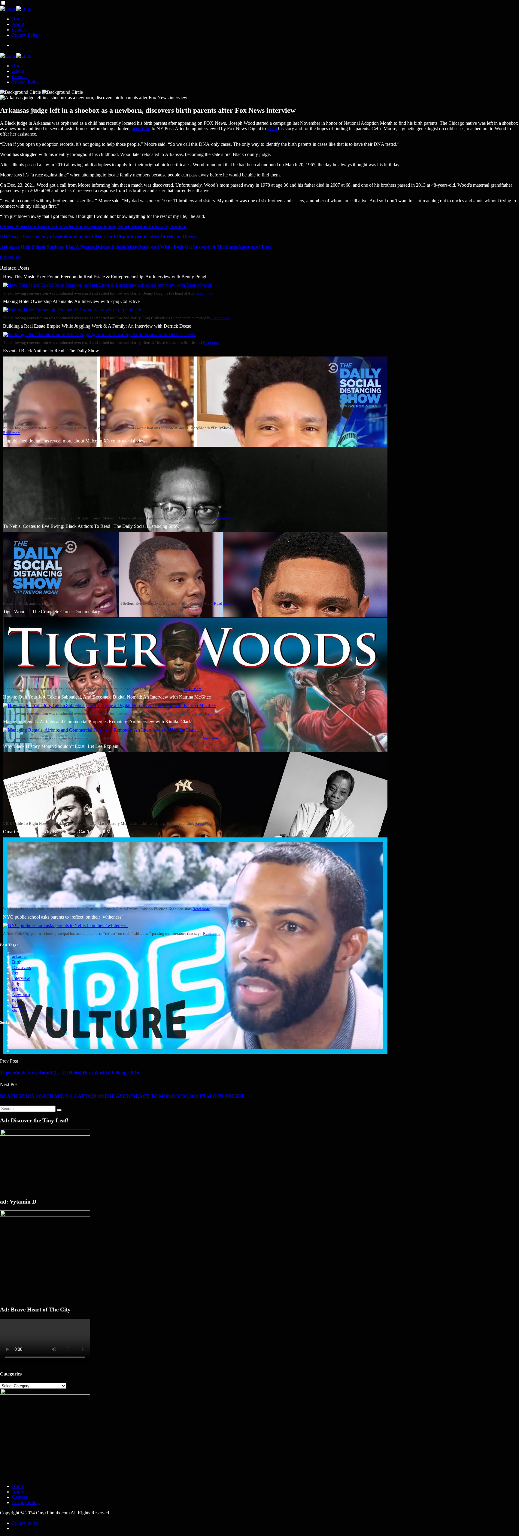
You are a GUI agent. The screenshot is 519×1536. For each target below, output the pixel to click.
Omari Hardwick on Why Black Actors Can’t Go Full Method (62, 831)
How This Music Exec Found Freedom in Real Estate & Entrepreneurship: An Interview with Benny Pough (105, 276)
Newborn (21, 994)
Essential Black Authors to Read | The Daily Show (51, 350)
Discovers (21, 967)
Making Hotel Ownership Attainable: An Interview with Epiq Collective (71, 301)
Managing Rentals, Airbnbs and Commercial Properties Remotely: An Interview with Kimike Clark (97, 721)
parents (19, 1005)
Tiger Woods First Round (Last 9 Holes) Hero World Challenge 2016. (70, 1072)
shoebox (20, 1010)
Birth (17, 962)
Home (18, 18)
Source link (11, 257)
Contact (19, 29)
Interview (21, 978)
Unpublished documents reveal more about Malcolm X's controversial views (75, 440)
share (272, 128)
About (18, 24)
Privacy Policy (26, 35)
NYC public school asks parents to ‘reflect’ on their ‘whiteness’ (63, 916)
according (141, 128)
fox (15, 972)
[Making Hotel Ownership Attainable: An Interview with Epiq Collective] (73, 309)
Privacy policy (25, 1522)
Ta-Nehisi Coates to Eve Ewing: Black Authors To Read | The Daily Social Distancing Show (91, 526)
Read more (204, 293)
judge (17, 983)
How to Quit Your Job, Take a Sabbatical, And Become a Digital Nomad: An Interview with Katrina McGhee (107, 696)
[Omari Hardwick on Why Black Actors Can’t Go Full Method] (195, 1052)
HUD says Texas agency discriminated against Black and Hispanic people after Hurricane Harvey (99, 236)
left (15, 989)
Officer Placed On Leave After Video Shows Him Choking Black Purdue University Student (93, 226)
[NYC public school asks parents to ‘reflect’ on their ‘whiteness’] (65, 925)
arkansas (20, 956)
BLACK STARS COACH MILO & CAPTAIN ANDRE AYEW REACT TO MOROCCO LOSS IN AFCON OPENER (122, 1096)
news (17, 999)
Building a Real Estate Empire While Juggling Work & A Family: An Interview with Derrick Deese (97, 326)
